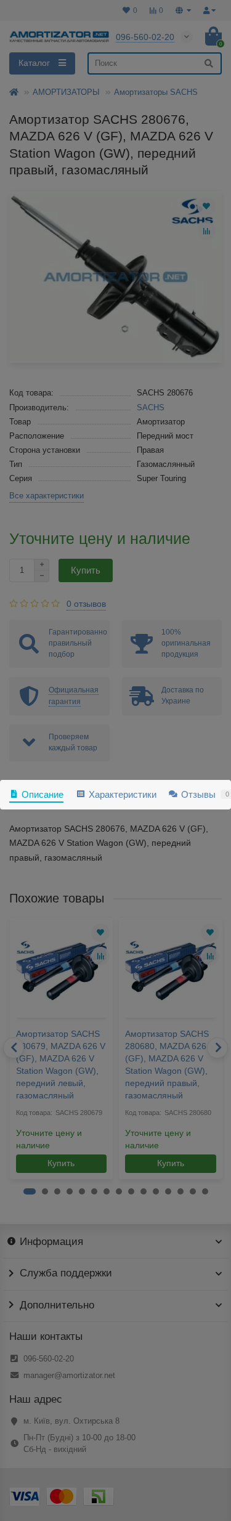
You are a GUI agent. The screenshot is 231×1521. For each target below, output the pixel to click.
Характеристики (122, 794)
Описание (42, 794)
